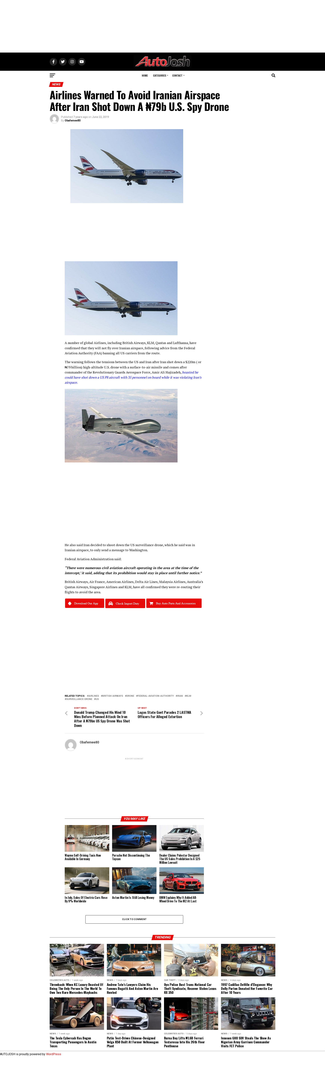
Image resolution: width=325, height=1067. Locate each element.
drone (114, 367)
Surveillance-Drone (79, 699)
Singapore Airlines (104, 587)
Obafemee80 (72, 120)
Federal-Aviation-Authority (155, 696)
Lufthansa (180, 343)
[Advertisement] (162, 26)
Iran (180, 696)
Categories (159, 75)
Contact (177, 75)
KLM (150, 343)
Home (145, 75)
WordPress (53, 1054)
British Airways (134, 343)
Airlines (93, 696)
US (97, 699)
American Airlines (120, 582)
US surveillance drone (146, 545)
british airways (112, 696)
